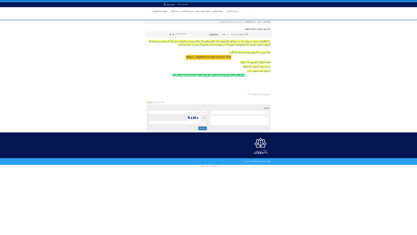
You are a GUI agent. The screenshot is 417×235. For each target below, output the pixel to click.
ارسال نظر (202, 128)
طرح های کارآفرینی (187, 11)
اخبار (259, 22)
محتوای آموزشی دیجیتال (202, 11)
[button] (171, 5)
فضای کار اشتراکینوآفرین (159, 11)
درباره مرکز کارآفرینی (232, 11)
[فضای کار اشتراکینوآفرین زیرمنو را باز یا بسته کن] (150, 11)
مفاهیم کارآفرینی (217, 11)
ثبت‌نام (179, 5)
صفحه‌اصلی (266, 22)
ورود (184, 5)
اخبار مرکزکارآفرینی (250, 22)
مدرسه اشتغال (175, 11)
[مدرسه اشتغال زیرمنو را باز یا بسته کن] (169, 11)
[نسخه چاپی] (173, 34)
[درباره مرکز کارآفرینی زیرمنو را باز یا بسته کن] (224, 11)
